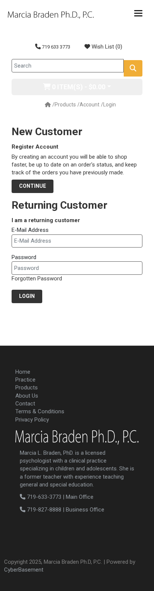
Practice (25, 379)
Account (89, 105)
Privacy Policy (32, 419)
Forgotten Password (37, 278)
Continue (32, 186)
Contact (25, 403)
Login (109, 105)
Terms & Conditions (39, 411)
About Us (26, 395)
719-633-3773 (43, 497)
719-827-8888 (43, 509)
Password (24, 257)
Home (22, 371)
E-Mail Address (30, 230)
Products (65, 105)
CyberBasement (23, 569)
